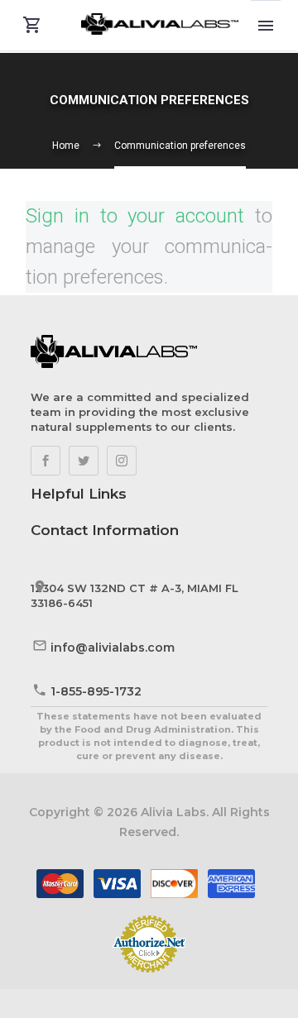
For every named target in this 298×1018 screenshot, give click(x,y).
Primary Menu (266, 25)
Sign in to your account (135, 215)
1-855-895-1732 (96, 691)
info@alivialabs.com (112, 647)
